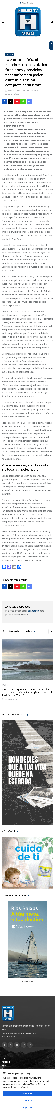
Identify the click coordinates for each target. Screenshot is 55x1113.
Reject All (27, 1107)
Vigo (4, 1065)
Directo (5, 1058)
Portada (6, 1061)
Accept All (27, 1093)
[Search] (52, 22)
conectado (33, 610)
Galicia (5, 685)
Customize (27, 1100)
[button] (46, 631)
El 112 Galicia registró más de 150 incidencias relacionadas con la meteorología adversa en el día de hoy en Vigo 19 (27, 692)
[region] (27, 1091)
